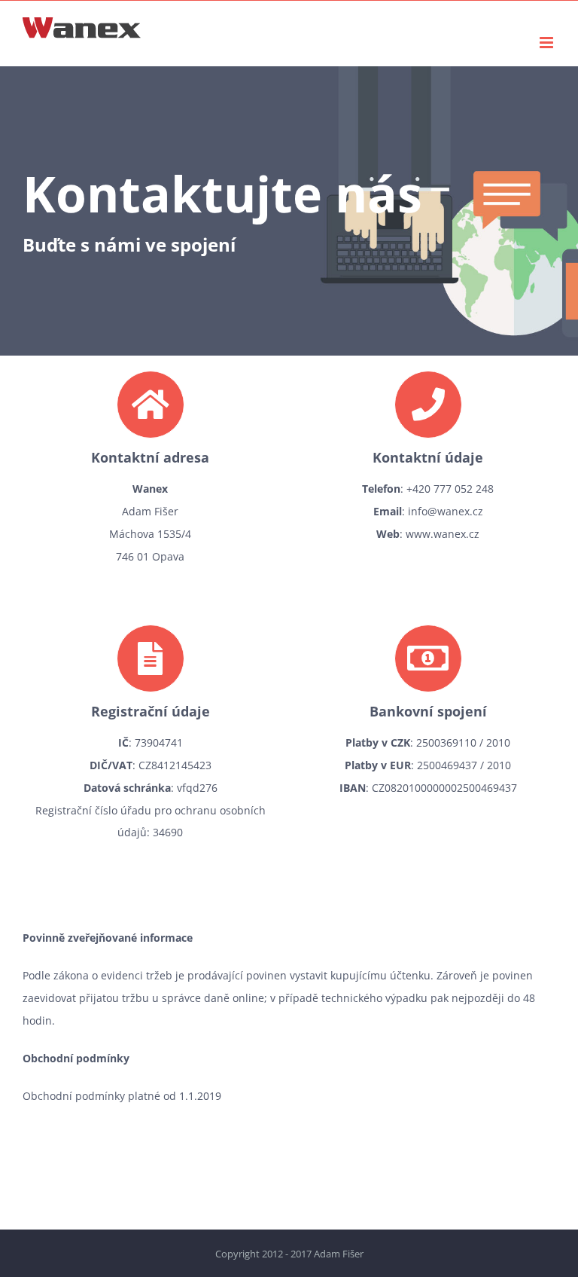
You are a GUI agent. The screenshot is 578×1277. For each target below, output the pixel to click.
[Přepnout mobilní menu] (547, 42)
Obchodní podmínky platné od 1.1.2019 (122, 1096)
